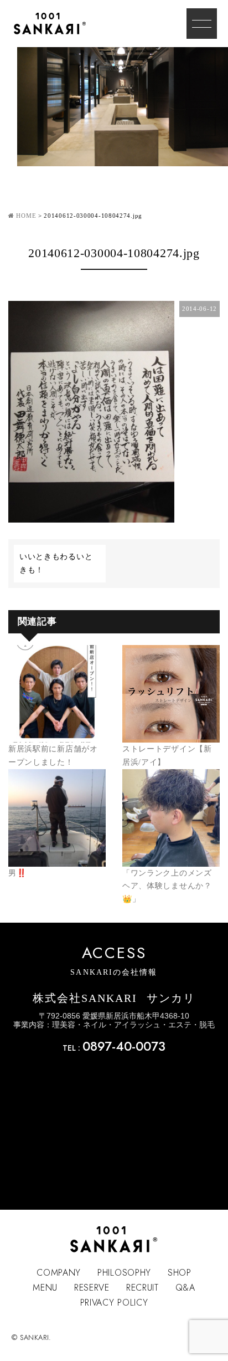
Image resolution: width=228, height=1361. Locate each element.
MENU (45, 1287)
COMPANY (59, 1272)
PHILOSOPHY (124, 1272)
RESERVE (92, 1287)
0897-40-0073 (123, 1046)
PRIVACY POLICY (114, 1302)
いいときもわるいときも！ (55, 563)
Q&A (185, 1287)
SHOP (179, 1272)
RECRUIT (142, 1287)
